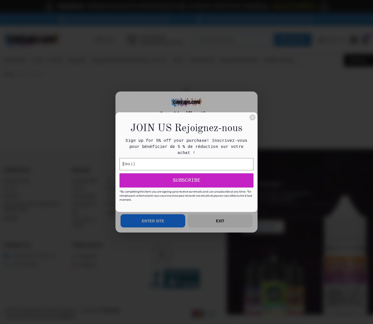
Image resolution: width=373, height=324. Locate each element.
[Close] (252, 117)
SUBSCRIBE (186, 180)
